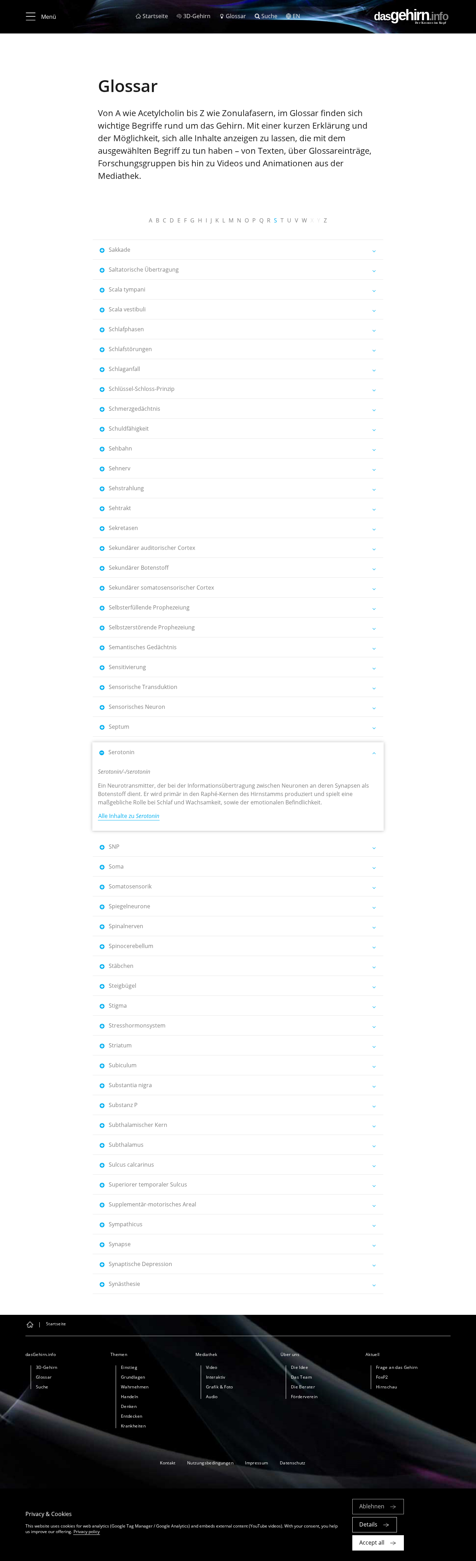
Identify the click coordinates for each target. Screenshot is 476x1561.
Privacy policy (87, 1532)
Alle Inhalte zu (128, 816)
